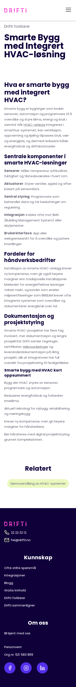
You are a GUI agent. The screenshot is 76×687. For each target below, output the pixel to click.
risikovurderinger (35, 346)
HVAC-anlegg (34, 124)
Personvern (13, 647)
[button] (68, 10)
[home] (15, 10)
